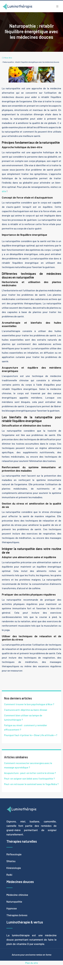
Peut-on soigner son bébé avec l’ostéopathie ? (29, 778)
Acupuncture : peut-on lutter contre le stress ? (30, 772)
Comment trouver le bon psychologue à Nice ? (29, 704)
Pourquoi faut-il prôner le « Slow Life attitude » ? (30, 735)
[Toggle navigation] (57, 6)
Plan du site (31, 962)
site (4, 191)
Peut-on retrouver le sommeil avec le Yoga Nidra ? (31, 784)
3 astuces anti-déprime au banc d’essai (25, 709)
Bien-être (8, 58)
